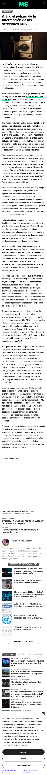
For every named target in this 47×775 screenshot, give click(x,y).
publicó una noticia (29, 229)
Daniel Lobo (14, 458)
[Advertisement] (23, 485)
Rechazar (23, 759)
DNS (33, 512)
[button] (43, 714)
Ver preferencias (23, 765)
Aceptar (23, 752)
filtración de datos (11, 514)
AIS (28, 512)
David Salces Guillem (30, 29)
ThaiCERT (26, 514)
